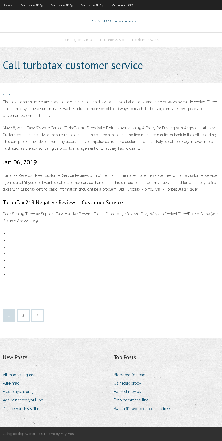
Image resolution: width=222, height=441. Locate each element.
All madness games (20, 375)
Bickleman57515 (145, 40)
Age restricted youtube (23, 400)
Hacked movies (127, 391)
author (8, 94)
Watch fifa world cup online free (142, 409)
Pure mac (11, 383)
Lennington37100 (77, 40)
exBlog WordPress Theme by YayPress (44, 434)
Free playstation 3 (18, 391)
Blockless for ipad (129, 375)
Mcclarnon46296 (123, 5)
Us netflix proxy (127, 383)
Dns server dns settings (23, 409)
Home (8, 5)
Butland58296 (112, 40)
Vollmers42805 (32, 5)
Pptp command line (131, 400)
